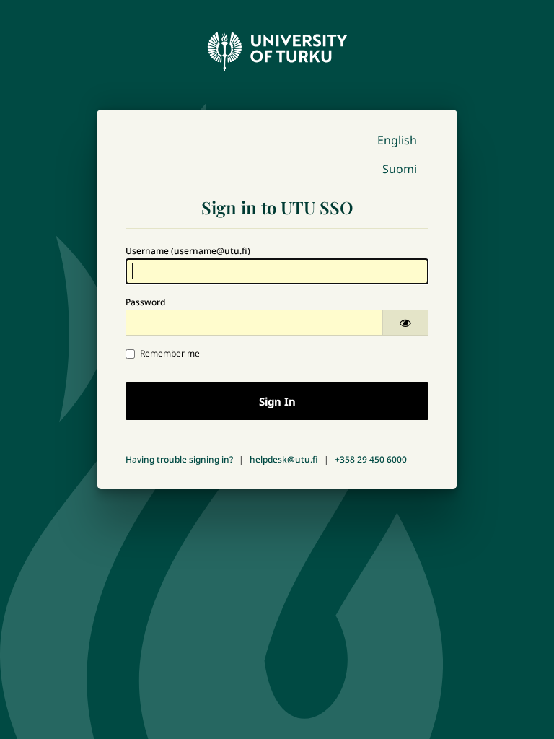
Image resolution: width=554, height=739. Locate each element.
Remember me (170, 353)
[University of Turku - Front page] (277, 48)
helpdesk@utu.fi (284, 459)
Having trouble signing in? (179, 459)
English (397, 140)
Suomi (399, 169)
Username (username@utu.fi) (188, 251)
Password (145, 302)
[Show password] (405, 323)
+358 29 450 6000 (371, 459)
